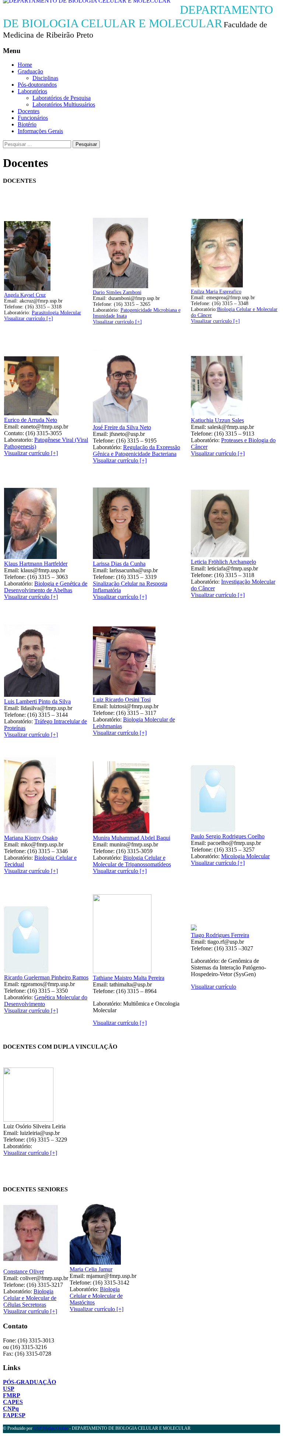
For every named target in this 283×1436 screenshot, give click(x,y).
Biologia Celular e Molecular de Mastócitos (96, 1296)
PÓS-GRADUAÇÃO (29, 1382)
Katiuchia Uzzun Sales (217, 420)
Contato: (14, 433)
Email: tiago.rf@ (210, 942)
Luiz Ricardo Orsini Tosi (122, 699)
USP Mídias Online (51, 1428)
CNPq (11, 1408)
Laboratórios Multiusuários (63, 104)
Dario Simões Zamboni (117, 292)
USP (8, 1389)
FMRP (11, 1395)
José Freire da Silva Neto (122, 427)
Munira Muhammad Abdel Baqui (131, 838)
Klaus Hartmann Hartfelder (35, 563)
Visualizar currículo (213, 986)
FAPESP (14, 1415)
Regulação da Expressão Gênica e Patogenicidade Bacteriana (136, 450)
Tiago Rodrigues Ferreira (220, 935)
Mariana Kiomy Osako (30, 838)
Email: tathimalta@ (115, 984)
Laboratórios (32, 91)
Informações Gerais (40, 131)
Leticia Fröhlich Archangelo (223, 562)
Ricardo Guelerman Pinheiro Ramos (46, 977)
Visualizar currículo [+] (28, 318)
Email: (12, 301)
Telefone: (14, 307)
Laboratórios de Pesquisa (61, 98)
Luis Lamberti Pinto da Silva (37, 701)
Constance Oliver (23, 1271)
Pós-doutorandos (37, 84)
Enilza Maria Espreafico (216, 291)
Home (25, 65)
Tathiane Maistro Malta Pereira (128, 978)
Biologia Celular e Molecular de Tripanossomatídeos (132, 861)
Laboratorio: (19, 440)
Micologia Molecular (245, 856)
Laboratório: (42, 312)
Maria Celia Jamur (91, 1269)
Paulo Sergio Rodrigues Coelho (228, 836)
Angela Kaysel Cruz (25, 295)
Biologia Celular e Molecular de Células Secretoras (29, 1298)
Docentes (28, 111)
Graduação (30, 71)
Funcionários (33, 118)
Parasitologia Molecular (56, 312)
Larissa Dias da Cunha (119, 563)
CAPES (13, 1402)
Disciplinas (45, 78)
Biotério (27, 124)
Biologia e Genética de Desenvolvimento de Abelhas (45, 586)
